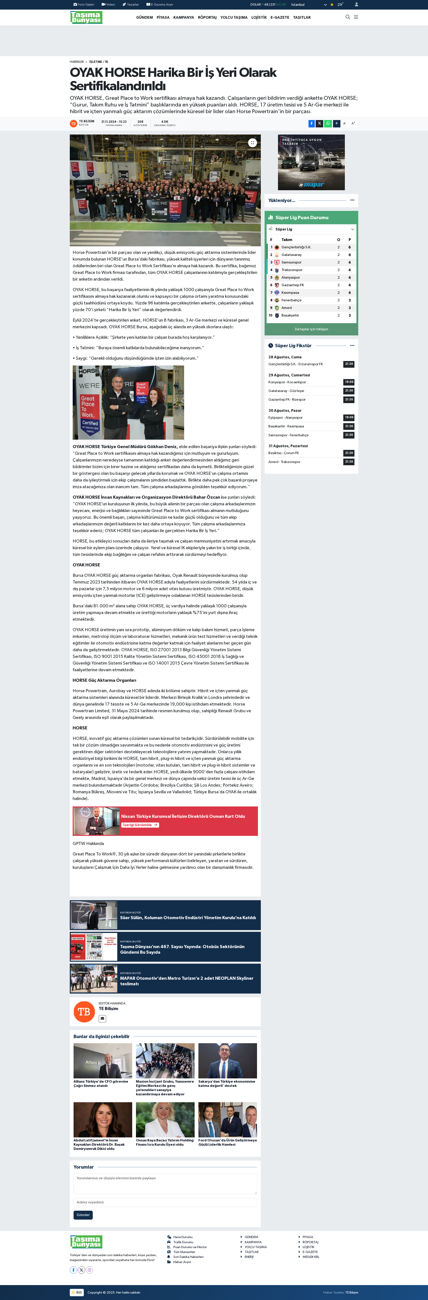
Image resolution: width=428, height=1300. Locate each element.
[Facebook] (73, 1270)
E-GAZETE (280, 17)
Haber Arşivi (182, 1262)
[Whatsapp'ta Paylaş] (328, 123)
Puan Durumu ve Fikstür (190, 1247)
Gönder (83, 1215)
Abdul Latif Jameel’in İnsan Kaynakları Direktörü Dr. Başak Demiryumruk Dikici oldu (99, 1145)
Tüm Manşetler (184, 1252)
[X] (81, 1270)
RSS (79, 1292)
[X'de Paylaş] (319, 123)
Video (110, 4)
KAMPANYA (183, 17)
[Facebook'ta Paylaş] (312, 123)
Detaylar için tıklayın (311, 329)
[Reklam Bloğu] (311, 162)
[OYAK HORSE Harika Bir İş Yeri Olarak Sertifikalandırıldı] (165, 190)
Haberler (77, 61)
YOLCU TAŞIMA (234, 17)
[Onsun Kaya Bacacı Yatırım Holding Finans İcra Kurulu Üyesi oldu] (165, 1120)
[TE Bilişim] (84, 1012)
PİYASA (163, 17)
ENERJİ (249, 1257)
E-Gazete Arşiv (162, 4)
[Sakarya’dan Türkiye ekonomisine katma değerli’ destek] (227, 1061)
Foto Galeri (86, 4)
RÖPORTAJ (207, 17)
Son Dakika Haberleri (188, 1257)
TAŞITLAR (302, 17)
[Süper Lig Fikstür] (352, 346)
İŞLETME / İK (98, 61)
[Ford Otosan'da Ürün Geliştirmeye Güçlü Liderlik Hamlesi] (227, 1120)
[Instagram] (89, 1270)
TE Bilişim (108, 1008)
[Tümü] (352, 200)
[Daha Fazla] (336, 123)
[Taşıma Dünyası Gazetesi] (86, 17)
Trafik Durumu (183, 1242)
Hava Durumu (183, 1237)
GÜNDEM (144, 17)
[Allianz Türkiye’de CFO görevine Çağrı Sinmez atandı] (103, 1061)
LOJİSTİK (259, 17)
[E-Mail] (102, 1018)
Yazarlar (133, 4)
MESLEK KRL (311, 1257)
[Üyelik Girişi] (354, 5)
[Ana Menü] (356, 17)
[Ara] (348, 17)
